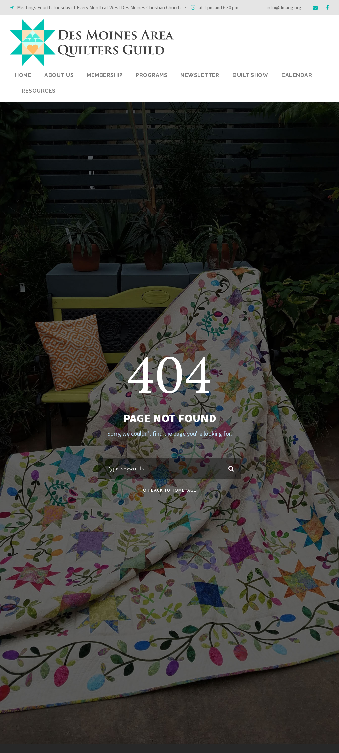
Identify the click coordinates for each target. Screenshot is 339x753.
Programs (151, 75)
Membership (104, 75)
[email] (315, 7)
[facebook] (327, 7)
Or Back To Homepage (169, 490)
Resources (39, 91)
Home (23, 75)
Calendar (296, 75)
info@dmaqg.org (284, 7)
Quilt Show (250, 75)
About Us (58, 75)
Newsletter (199, 75)
